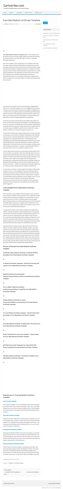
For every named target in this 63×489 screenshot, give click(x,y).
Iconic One (44, 487)
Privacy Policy (28, 12)
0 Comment (37, 24)
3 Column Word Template (33, 472)
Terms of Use (38, 12)
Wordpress (58, 487)
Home (4, 12)
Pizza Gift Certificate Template (11, 415)
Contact (11, 12)
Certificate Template (18, 463)
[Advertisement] (21, 37)
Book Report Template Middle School (51, 33)
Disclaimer (19, 12)
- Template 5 (11, 463)
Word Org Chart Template (10, 401)
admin (6, 24)
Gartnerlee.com (13, 5)
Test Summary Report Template (50, 48)
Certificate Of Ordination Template (12, 429)
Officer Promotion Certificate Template (13, 443)
